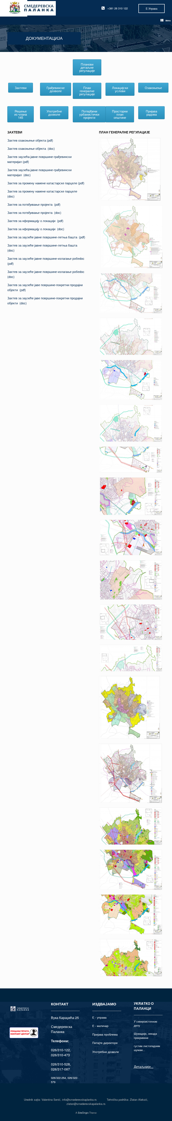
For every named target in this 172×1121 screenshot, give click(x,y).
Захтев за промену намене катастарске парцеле (42, 183)
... (152, 1066)
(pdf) (26, 161)
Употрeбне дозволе (105, 1052)
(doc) (27, 175)
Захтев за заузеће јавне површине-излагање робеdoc (46, 258)
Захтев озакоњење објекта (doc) (31, 148)
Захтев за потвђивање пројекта (30, 204)
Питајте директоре (105, 1043)
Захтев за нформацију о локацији (32, 220)
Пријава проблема (105, 1034)
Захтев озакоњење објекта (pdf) (30, 140)
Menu (168, 20)
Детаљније (142, 1066)
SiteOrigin (83, 1112)
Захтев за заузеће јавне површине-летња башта (43, 237)
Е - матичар (100, 1026)
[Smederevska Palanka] (31, 8)
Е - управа (99, 1017)
